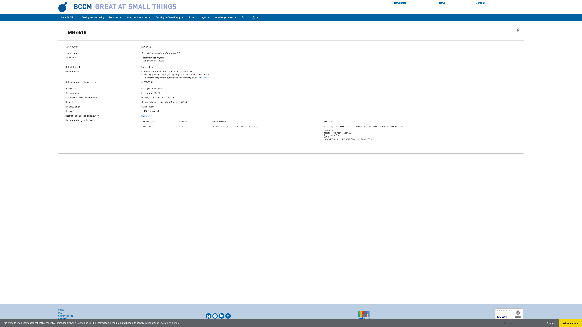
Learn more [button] (173, 323)
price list (202, 77)
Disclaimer (63, 319)
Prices (61, 310)
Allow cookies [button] (570, 323)
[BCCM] (119, 6)
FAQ (60, 313)
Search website (65, 316)
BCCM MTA (146, 116)
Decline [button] (551, 323)
